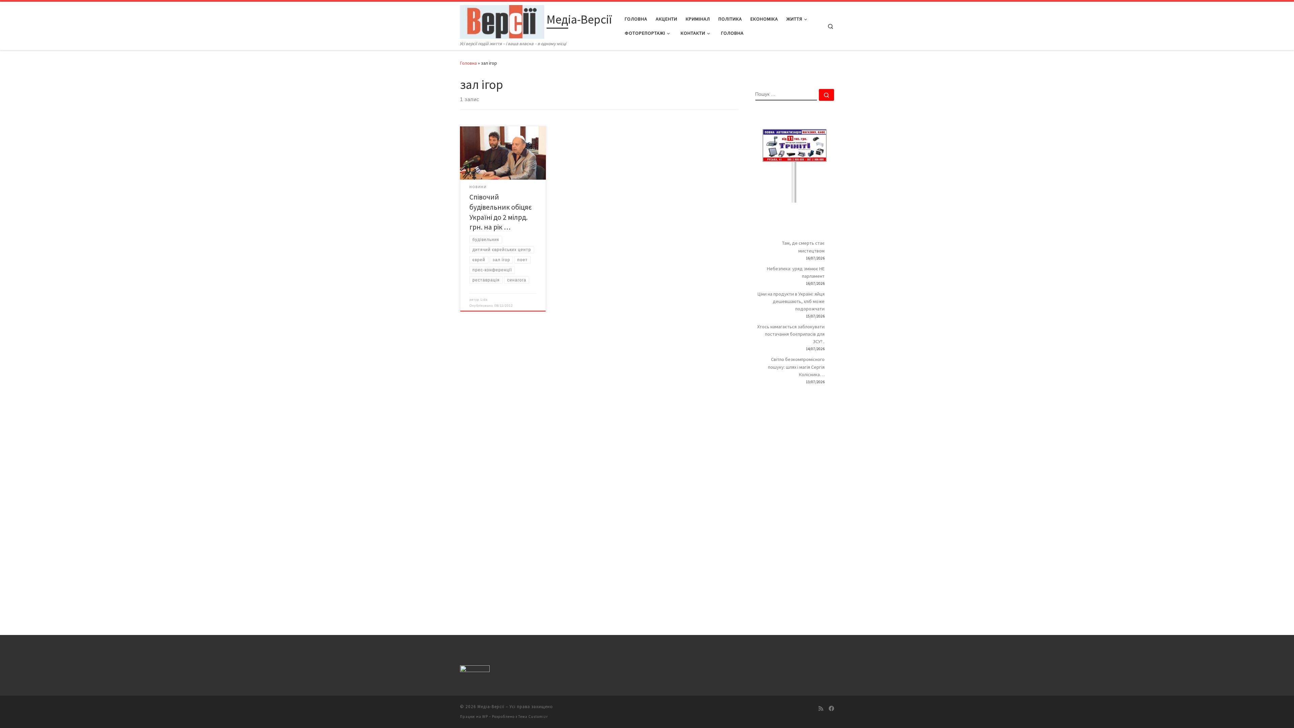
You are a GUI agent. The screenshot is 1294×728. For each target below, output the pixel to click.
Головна (468, 63)
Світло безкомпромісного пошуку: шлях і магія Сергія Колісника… (796, 366)
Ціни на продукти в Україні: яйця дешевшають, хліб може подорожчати (791, 301)
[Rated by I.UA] (475, 670)
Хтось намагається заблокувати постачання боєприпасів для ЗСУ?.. (791, 334)
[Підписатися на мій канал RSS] (821, 708)
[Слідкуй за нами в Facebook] (831, 708)
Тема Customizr (533, 716)
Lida (484, 299)
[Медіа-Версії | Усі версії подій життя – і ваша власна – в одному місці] (502, 20)
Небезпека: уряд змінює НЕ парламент (796, 272)
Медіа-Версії (490, 706)
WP (485, 716)
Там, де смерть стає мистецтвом (803, 246)
